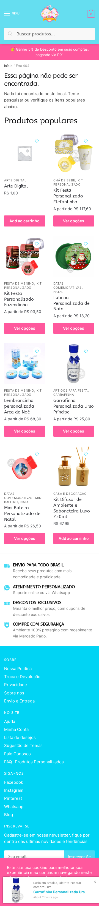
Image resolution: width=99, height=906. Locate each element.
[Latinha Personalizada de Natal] (73, 256)
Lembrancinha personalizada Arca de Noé (19, 406)
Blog (8, 814)
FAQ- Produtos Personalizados (34, 761)
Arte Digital (15, 180)
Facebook (13, 782)
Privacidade (15, 684)
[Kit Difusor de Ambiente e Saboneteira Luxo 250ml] (73, 466)
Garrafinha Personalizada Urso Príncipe (73, 406)
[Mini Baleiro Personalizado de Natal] (24, 466)
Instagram (13, 790)
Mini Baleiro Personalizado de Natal (22, 513)
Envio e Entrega (19, 701)
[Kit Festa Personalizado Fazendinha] (24, 256)
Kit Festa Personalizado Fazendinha (19, 299)
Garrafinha (63, 395)
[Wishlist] (37, 141)
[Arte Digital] (24, 153)
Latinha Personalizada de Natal (71, 303)
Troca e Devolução (22, 676)
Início (8, 66)
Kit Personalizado (68, 182)
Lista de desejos (20, 737)
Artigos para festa (70, 390)
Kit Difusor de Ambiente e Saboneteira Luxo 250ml (71, 508)
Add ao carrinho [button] (24, 220)
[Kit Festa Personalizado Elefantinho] (73, 153)
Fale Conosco (17, 753)
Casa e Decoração (70, 494)
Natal (58, 292)
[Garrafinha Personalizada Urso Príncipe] (73, 363)
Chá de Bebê (64, 180)
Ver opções (73, 220)
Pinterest (13, 798)
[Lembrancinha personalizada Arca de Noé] (24, 363)
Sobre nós (14, 693)
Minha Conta (16, 729)
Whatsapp (13, 806)
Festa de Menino (19, 283)
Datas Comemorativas (67, 286)
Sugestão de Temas (23, 745)
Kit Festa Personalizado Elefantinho (68, 196)
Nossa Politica (18, 668)
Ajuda (9, 721)
